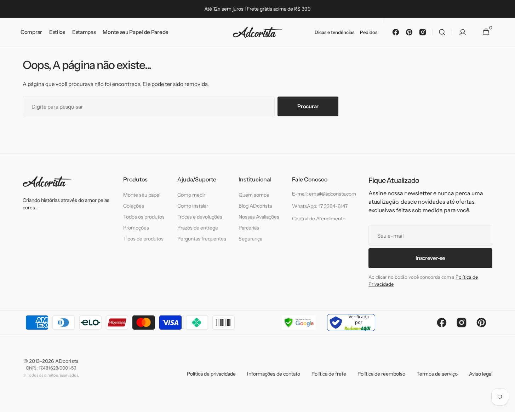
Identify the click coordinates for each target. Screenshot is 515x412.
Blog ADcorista (255, 206)
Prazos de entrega (197, 228)
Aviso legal (480, 374)
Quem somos (254, 195)
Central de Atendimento (318, 218)
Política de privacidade (211, 374)
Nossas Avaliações (259, 217)
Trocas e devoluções (199, 217)
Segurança (250, 239)
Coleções (133, 206)
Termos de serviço (437, 374)
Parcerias (249, 228)
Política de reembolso (381, 374)
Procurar (308, 106)
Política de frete (328, 374)
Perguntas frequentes (201, 239)
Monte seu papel (141, 195)
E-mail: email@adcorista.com (324, 194)
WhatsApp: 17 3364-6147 (320, 206)
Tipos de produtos (143, 239)
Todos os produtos (144, 217)
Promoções (136, 228)
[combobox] (149, 106)
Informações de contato (273, 374)
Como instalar (192, 206)
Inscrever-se (430, 258)
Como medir (191, 195)
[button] (442, 32)
